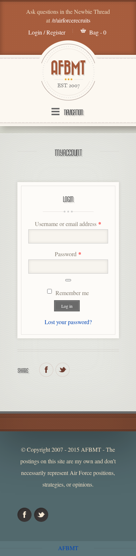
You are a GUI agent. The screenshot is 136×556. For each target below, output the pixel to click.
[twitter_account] (62, 370)
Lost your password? (68, 322)
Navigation (73, 112)
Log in (67, 306)
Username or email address (68, 223)
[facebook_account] (46, 370)
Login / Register (46, 32)
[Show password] (68, 280)
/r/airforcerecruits (71, 20)
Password (68, 254)
